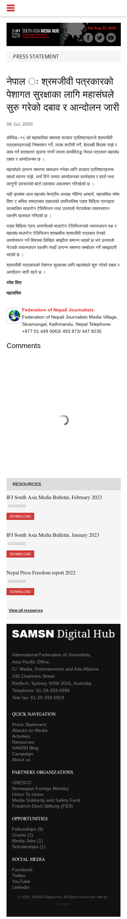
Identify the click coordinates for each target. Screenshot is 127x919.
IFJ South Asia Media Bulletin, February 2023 (54, 497)
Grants (22, 835)
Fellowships (27, 829)
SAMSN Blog (25, 748)
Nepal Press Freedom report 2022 (41, 572)
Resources (23, 742)
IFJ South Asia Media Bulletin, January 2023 (53, 534)
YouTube (21, 881)
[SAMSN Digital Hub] (37, 37)
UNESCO (21, 782)
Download (20, 516)
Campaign (22, 753)
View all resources (26, 610)
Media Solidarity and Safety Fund (46, 800)
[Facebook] (88, 38)
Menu (63, 8)
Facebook (22, 869)
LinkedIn (21, 887)
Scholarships (29, 846)
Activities (21, 736)
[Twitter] (100, 38)
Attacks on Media (30, 730)
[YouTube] (111, 38)
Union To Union (28, 794)
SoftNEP (63, 904)
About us (21, 759)
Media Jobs (27, 840)
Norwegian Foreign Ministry (40, 788)
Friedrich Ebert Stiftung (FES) (42, 806)
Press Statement (29, 724)
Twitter (19, 875)
